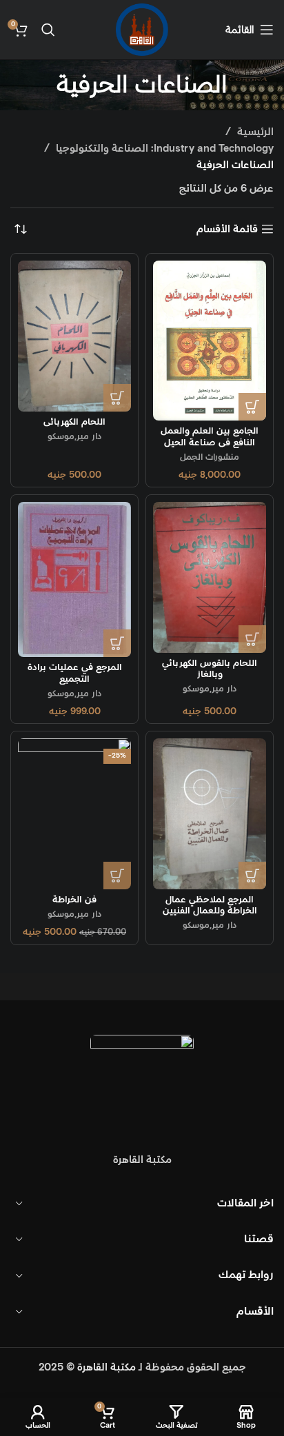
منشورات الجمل (209, 457)
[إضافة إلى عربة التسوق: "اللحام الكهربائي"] (117, 398)
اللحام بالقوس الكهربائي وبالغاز (209, 668)
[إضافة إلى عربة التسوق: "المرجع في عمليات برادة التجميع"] (117, 643)
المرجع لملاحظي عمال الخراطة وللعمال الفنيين (210, 905)
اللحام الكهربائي (74, 422)
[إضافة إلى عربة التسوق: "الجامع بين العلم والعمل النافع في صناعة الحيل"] (252, 407)
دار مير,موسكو (75, 436)
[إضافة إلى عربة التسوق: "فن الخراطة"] (117, 875)
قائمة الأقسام (227, 229)
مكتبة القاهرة (106, 1367)
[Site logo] (142, 29)
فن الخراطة (74, 899)
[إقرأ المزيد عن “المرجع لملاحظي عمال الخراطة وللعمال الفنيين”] (252, 875)
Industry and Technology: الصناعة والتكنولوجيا (163, 148)
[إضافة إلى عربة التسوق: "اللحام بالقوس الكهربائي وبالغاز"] (252, 639)
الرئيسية (254, 132)
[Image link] (142, 1085)
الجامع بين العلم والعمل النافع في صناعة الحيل (209, 436)
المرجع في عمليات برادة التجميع (75, 673)
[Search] (48, 29)
